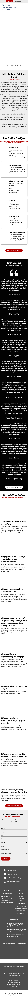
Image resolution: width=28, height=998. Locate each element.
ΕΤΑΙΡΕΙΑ (21, 894)
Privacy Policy (10, 984)
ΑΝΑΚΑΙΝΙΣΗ (18, 1)
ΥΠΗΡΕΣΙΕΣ (21, 898)
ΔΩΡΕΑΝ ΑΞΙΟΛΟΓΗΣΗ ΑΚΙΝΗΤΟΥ (14, 65)
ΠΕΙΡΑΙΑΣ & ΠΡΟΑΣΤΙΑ (21, 909)
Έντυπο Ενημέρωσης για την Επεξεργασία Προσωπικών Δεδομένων (14, 974)
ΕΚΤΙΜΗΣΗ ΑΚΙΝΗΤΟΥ (7, 902)
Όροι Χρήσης (14, 970)
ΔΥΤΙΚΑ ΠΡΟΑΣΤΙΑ (21, 911)
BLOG (21, 900)
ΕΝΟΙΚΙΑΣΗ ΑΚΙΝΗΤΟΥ (7, 896)
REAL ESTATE (10, 1)
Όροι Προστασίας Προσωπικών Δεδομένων (14, 966)
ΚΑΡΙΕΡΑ (21, 896)
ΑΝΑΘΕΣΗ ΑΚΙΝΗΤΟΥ (7, 900)
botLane (18, 995)
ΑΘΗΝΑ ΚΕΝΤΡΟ (21, 913)
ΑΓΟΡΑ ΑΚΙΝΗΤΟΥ (7, 894)
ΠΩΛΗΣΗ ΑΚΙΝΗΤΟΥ (7, 898)
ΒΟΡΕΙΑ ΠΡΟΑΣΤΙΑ (21, 907)
